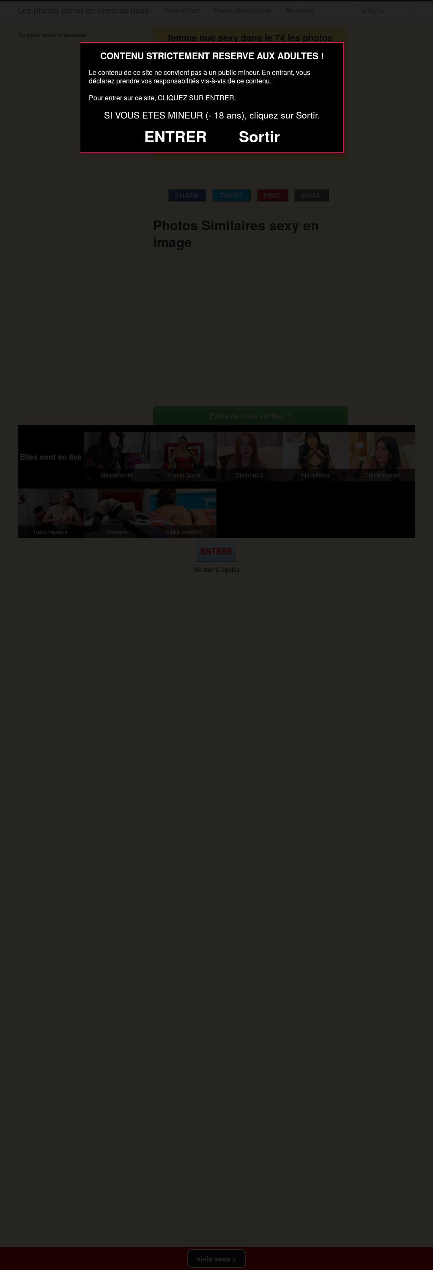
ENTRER (175, 136)
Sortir (259, 136)
